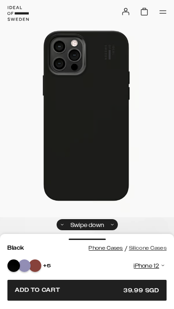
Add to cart (87, 290)
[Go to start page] (18, 13)
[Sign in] (125, 11)
